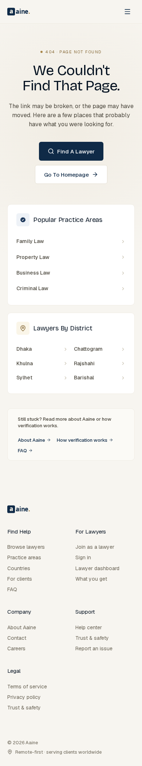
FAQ (22, 450)
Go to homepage (66, 174)
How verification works (82, 440)
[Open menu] (127, 11)
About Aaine (31, 440)
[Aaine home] (18, 12)
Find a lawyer (76, 151)
